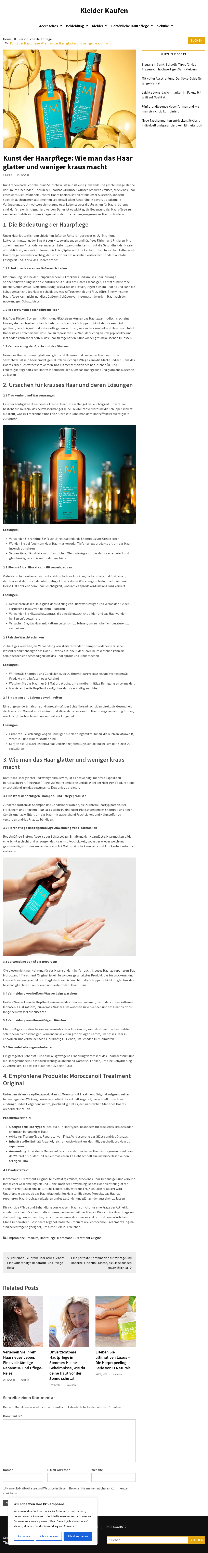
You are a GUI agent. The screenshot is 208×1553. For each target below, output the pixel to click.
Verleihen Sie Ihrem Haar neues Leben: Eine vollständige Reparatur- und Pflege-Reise (23, 1362)
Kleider (97, 26)
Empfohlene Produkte (22, 1238)
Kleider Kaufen (104, 10)
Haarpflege (48, 1238)
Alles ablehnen (49, 1536)
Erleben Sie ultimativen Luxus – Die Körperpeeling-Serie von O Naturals (113, 1359)
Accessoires (48, 26)
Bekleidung (75, 26)
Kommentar (13, 1416)
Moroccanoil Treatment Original (79, 1238)
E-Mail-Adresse (58, 1470)
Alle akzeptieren (78, 1536)
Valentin (7, 174)
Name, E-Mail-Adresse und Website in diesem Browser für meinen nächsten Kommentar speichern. (65, 1490)
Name (8, 1470)
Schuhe (163, 26)
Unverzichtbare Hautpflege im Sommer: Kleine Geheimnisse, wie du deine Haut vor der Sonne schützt (67, 1365)
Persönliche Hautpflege (130, 26)
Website (97, 1470)
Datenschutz (116, 1527)
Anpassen (24, 1536)
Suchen (197, 40)
